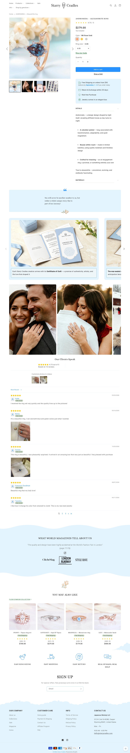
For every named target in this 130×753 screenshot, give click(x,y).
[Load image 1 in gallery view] (15, 86)
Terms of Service (72, 715)
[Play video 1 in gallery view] (52, 86)
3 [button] (65, 514)
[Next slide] (124, 249)
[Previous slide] (6, 249)
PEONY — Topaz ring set (22, 633)
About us (12, 715)
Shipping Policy (71, 719)
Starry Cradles (61, 752)
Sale (10, 723)
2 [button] (62, 514)
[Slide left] (7, 49)
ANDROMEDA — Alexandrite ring (27, 14)
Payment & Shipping (44, 719)
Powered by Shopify (71, 752)
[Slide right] (73, 49)
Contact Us (41, 723)
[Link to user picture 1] (20, 431)
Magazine (12, 726)
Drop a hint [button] (98, 74)
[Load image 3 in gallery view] (40, 86)
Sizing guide (41, 715)
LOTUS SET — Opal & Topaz (51, 633)
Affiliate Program (43, 726)
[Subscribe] (81, 688)
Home (11, 14)
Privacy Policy (71, 726)
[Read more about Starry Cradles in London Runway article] (65, 553)
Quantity (79, 57)
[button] (19, 3)
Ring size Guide (81, 53)
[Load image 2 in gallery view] (27, 86)
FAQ (38, 730)
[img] (16, 395)
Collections (13, 719)
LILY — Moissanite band (107, 633)
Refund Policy (71, 723)
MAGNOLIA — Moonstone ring (79, 633)
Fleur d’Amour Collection (19, 599)
